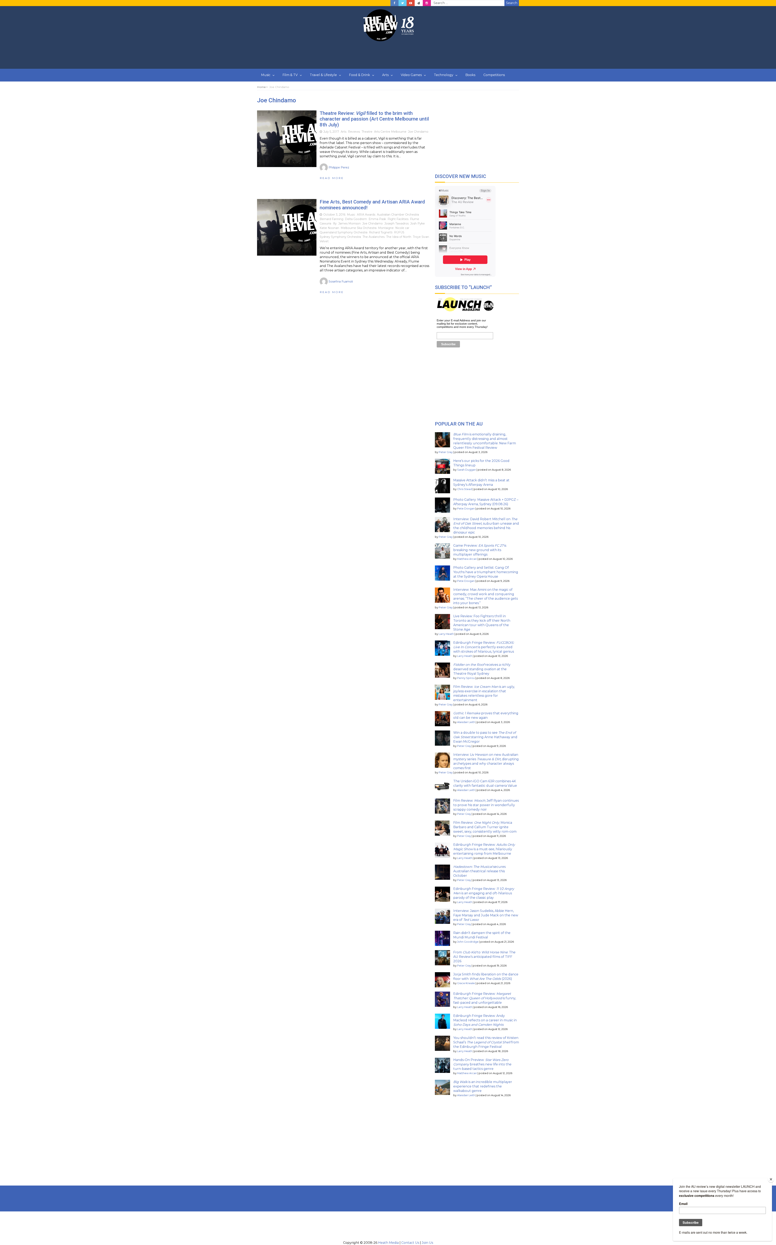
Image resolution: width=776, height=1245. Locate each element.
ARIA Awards (366, 214)
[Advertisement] (388, 55)
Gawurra (325, 223)
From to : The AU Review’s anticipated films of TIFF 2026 (484, 956)
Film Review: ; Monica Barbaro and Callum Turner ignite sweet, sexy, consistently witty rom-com (485, 827)
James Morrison (349, 223)
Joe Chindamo (418, 131)
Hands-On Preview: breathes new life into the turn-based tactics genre (482, 1064)
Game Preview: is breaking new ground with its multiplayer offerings (479, 550)
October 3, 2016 (334, 214)
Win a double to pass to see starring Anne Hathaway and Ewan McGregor (485, 737)
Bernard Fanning (331, 219)
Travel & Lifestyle (323, 75)
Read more (332, 178)
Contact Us (410, 1243)
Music (265, 75)
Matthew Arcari (467, 558)
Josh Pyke (417, 223)
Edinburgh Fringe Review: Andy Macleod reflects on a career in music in (485, 1020)
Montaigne (386, 228)
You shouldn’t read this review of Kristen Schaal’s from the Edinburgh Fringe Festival (486, 1042)
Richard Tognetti (380, 232)
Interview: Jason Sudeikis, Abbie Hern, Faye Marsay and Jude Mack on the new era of (485, 915)
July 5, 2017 (331, 131)
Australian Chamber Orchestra (398, 214)
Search (511, 3)
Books (470, 75)
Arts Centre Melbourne (390, 131)
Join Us (427, 1243)
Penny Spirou (466, 678)
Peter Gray (446, 452)
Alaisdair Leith (466, 722)
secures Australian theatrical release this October (479, 871)
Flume (414, 219)
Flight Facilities (398, 219)
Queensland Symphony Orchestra (343, 232)
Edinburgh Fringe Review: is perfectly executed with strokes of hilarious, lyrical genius (483, 647)
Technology (443, 75)
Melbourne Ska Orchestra (358, 228)
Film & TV (290, 75)
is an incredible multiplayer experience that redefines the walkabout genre (482, 1086)
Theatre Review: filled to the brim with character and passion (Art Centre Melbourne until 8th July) (374, 119)
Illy (335, 223)
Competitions (494, 75)
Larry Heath (446, 633)
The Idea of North (398, 237)
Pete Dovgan (466, 508)
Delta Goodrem (356, 219)
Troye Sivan (421, 237)
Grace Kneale (466, 983)
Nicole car (402, 228)
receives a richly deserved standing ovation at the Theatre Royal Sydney (481, 669)
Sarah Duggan (466, 469)
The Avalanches (374, 237)
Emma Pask (377, 219)
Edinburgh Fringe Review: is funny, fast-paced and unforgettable (484, 998)
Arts (385, 75)
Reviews (354, 131)
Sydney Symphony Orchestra (340, 237)
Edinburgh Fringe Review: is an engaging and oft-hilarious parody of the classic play (483, 893)
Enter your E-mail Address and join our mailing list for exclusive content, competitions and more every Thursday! (462, 323)
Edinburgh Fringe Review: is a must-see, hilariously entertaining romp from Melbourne (484, 849)
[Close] (771, 1179)
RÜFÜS (399, 232)
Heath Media (388, 1243)
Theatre (367, 131)
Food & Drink (359, 75)
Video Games (411, 75)
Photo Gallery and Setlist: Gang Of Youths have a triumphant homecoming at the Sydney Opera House (485, 572)
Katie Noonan (329, 228)
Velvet (324, 241)
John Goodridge (468, 941)
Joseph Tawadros (396, 223)
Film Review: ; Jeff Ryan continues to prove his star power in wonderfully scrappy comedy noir (486, 805)
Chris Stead (464, 489)
